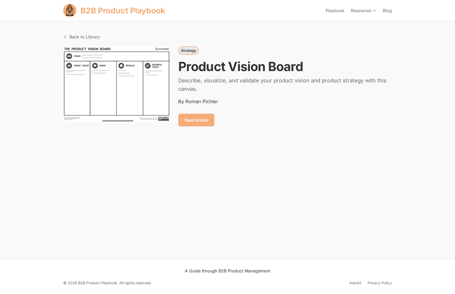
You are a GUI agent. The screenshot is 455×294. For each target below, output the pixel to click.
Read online (196, 120)
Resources (361, 10)
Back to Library (85, 36)
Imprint (355, 283)
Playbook (335, 10)
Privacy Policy (380, 283)
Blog (387, 10)
